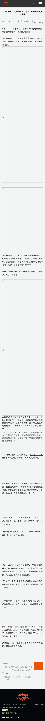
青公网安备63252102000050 (12, 707)
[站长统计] (5, 710)
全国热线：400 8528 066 (11, 717)
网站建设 (5, 713)
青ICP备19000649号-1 (10, 704)
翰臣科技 (13, 713)
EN (34, 3)
